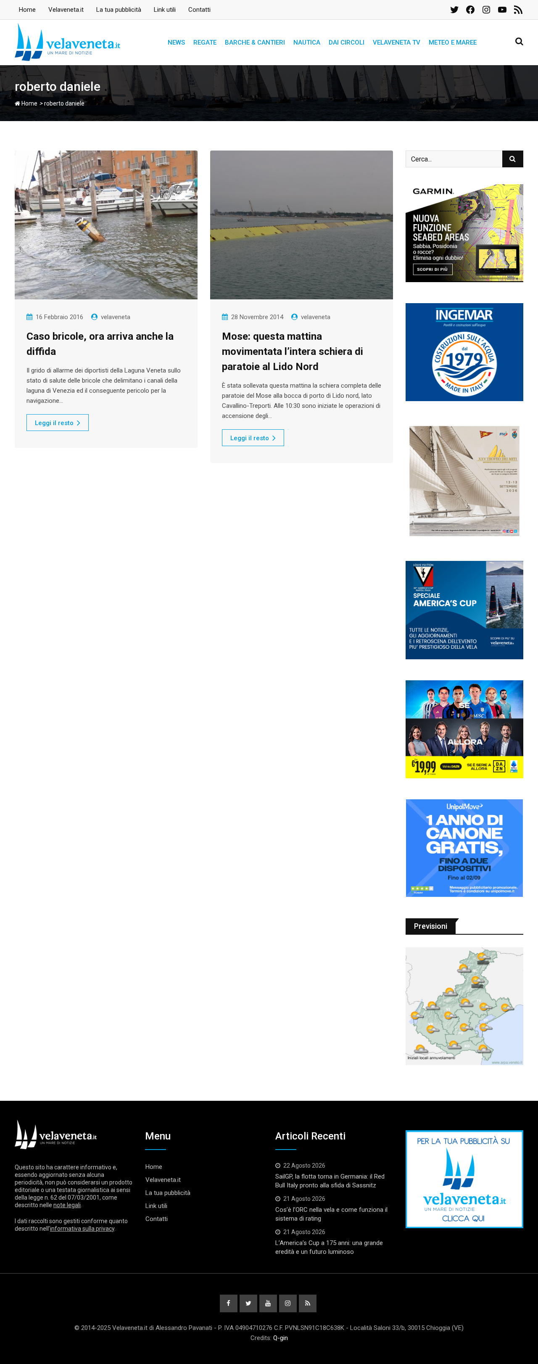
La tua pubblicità (118, 9)
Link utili (165, 9)
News (176, 42)
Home (27, 9)
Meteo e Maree (453, 42)
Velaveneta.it (66, 9)
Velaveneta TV (396, 42)
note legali (67, 1205)
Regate (204, 42)
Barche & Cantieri (255, 42)
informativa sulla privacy (82, 1228)
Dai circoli (346, 42)
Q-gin (280, 1338)
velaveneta (115, 317)
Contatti (199, 9)
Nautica (306, 42)
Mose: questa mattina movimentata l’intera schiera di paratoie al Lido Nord (292, 351)
